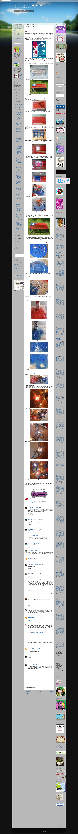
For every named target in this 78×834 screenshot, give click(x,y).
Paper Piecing (58, 503)
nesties (62, 491)
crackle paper (59, 334)
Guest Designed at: (29, 11)
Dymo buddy (60, 376)
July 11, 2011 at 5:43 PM (38, 632)
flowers (57, 407)
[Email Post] (39, 501)
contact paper (58, 331)
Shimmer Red (58, 563)
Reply (29, 516)
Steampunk (62, 590)
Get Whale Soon (18, 212)
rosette (60, 542)
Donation (59, 371)
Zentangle (61, 647)
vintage (57, 627)
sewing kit (62, 557)
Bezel (56, 286)
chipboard (57, 319)
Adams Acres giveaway (18, 126)
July (17, 111)
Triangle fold (60, 616)
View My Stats (58, 826)
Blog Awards (21, 11)
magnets (57, 476)
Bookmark (57, 299)
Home (16, 11)
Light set (42, 502)
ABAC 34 (61, 234)
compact (61, 329)
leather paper (58, 467)
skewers (57, 574)
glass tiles (58, 427)
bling (61, 290)
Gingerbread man (59, 422)
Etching (61, 385)
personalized (57, 516)
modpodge (62, 486)
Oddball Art (59, 494)
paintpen (62, 500)
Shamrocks (57, 559)
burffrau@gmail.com (18, 38)
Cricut (60, 341)
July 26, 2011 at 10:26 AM (34, 664)
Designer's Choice (58, 361)
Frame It (61, 410)
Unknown (29, 648)
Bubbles (61, 306)
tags (61, 600)
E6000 (62, 377)
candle (57, 311)
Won (61, 644)
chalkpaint (57, 317)
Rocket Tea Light (18, 229)
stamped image (59, 586)
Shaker (61, 558)
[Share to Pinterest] (45, 501)
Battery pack (60, 284)
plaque (57, 522)
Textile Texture (58, 607)
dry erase (60, 375)
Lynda (29, 641)
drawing (61, 372)
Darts (61, 356)
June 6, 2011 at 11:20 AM (38, 564)
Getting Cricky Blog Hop (18, 182)
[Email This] (41, 501)
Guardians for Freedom (60, 437)
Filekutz (57, 398)
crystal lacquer (58, 343)
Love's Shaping (61, 474)
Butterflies (60, 307)
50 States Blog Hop (20, 64)
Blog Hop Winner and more (18, 165)
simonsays (57, 571)
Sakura (15, 267)
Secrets (58, 557)
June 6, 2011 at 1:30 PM (38, 573)
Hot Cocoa (62, 452)
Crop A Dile (57, 342)
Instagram (60, 456)
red (44, 502)
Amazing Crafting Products (17, 262)
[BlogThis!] (42, 501)
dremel (61, 373)
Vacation (62, 623)
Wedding (57, 631)
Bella (61, 285)
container (57, 332)
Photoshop (60, 517)
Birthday (61, 287)
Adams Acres (58, 238)
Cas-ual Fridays (17, 25)
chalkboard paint (59, 316)
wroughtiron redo (61, 646)
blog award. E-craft (58, 291)
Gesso (57, 416)
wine (63, 635)
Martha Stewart (58, 477)
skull (61, 574)
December (19, 102)
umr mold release (59, 620)
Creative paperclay (58, 338)
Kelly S (29, 598)
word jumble (60, 645)
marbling (61, 476)
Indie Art (59, 454)
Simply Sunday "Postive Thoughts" (19, 113)
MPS (59, 488)
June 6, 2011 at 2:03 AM (34, 535)
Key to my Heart (18, 205)
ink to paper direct (59, 455)
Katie (29, 664)
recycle (57, 534)
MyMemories (58, 490)
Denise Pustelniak (31, 623)
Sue (28, 550)
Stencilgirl (57, 592)
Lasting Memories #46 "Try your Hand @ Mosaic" (19, 208)
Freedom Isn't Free (59, 413)
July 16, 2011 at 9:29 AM (36, 648)
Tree (56, 616)
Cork (63, 333)
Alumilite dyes (61, 243)
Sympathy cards (59, 599)
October (18, 105)
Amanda (29, 656)
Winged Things (59, 641)
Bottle (60, 300)
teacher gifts (57, 603)
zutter (56, 648)
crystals (57, 344)
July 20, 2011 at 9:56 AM (35, 656)
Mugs (63, 488)
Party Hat (57, 508)
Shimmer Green (58, 561)
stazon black (60, 589)
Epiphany (57, 385)
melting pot (57, 479)
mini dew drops (58, 482)
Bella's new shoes (18, 184)
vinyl (60, 627)
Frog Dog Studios (59, 415)
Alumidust (59, 240)
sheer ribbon (60, 560)
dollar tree (58, 369)
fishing (57, 400)
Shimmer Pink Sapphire (59, 562)
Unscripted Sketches (59, 621)
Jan (28, 558)
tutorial (59, 617)
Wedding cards (61, 632)
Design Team (58, 360)
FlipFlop (57, 402)
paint (59, 500)
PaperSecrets (58, 507)
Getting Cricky (59, 418)
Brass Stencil (60, 303)
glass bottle (57, 425)
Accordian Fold (59, 235)
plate (60, 522)
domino (58, 370)
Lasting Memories (60, 465)
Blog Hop (60, 293)
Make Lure (16, 264)
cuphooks (61, 348)
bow (61, 301)
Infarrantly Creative (49, 34)
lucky (57, 475)
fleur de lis (60, 400)
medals (61, 478)
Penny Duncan (58, 515)
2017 (17, 92)
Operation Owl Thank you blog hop (19, 156)
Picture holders (58, 518)
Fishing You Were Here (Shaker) (18, 139)
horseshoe (57, 452)
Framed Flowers (58, 411)
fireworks (61, 399)
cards (59, 313)
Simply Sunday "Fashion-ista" (19, 202)
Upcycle (57, 622)
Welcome (58, 633)
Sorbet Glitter (58, 578)
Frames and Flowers (59, 412)
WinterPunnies (58, 644)
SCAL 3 (59, 551)
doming (62, 369)
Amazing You (61, 271)
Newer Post (27, 691)
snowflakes (60, 576)
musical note (60, 489)
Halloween (58, 440)
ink (62, 454)
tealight (62, 603)
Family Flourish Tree (59, 388)
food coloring (59, 408)
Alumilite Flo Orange (60, 244)
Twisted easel (62, 618)
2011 (17, 101)
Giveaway (57, 423)
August (18, 109)
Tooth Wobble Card (18, 199)
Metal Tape (57, 481)
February (18, 239)
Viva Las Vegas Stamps (60, 628)
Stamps (57, 587)
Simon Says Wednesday (16, 30)
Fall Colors (61, 387)
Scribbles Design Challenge (60, 555)
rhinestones (58, 537)
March (18, 238)
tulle (56, 617)
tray (63, 614)
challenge (62, 317)
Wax (61, 630)
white (61, 633)
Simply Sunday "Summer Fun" (19, 220)
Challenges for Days (18, 27)
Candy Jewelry (19, 131)
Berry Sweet (18, 167)
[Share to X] (43, 501)
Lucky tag (61, 475)
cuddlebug (58, 345)
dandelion (57, 355)
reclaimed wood (59, 533)
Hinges (60, 450)
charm (61, 318)
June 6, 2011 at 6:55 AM (34, 543)
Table (49, 502)
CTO (61, 344)
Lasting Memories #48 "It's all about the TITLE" (18, 151)
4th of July (60, 233)
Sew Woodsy (38, 667)
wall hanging (58, 629)
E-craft (57, 377)
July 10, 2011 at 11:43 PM (39, 623)
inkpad (57, 456)
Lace (56, 464)
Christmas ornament (59, 322)
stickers (58, 593)
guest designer (59, 438)
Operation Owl (61, 495)
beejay (29, 535)
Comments (59, 96)
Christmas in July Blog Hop (18, 144)
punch (61, 530)
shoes (63, 564)
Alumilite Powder (59, 248)
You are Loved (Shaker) (19, 121)
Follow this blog (60, 805)
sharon (29, 590)
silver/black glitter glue (59, 570)
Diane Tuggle (30, 617)
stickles (61, 593)
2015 (17, 95)
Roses (57, 542)
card (60, 312)
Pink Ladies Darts (61, 520)
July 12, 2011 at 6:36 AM (34, 641)
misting (63, 483)
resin (61, 536)
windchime (59, 635)
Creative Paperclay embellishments (19, 196)
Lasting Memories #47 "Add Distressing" (19, 177)
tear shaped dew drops (60, 604)
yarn (57, 647)
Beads (57, 285)
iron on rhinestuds (59, 458)
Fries (61, 414)
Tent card (58, 605)
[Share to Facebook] (44, 501)
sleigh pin (57, 575)
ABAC (57, 234)
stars (46, 502)
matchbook (57, 478)
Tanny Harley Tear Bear (59, 602)
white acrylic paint (58, 634)
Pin (56, 520)
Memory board (60, 480)
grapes (57, 435)
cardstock (62, 313)
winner (57, 642)
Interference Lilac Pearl (60, 457)
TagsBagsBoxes (58, 601)
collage (57, 329)
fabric (56, 386)
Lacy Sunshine (60, 464)
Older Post (50, 691)
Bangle (58, 282)
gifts (61, 421)
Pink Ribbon (60, 521)
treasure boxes (59, 615)
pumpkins (57, 530)
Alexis (63, 239)
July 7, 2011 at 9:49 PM (35, 598)
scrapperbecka (30, 573)
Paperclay (62, 505)
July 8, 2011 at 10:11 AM (37, 617)
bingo (59, 286)
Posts (58, 94)
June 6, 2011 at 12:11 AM (37, 519)
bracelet (57, 302)
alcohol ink (58, 239)
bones (57, 298)
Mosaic (58, 487)
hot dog (58, 453)
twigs (57, 618)
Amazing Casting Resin (58, 254)
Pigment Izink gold (59, 519)
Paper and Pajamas (60, 502)
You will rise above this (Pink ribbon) (19, 161)
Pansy (63, 501)
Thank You (18, 179)
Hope (61, 451)
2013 (17, 98)
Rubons (61, 543)
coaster (58, 327)
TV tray (62, 617)
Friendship (57, 414)
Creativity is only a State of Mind (27, 5)
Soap (61, 577)
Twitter (58, 619)
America (59, 273)
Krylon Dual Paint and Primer (47, 28)
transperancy (59, 614)
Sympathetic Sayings (60, 598)
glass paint (62, 426)
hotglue (61, 453)
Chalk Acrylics (58, 315)
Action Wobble (58, 237)
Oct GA (62, 493)
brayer (57, 304)
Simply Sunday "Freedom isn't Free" (19, 147)
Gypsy (57, 439)
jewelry (62, 459)
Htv (56, 454)
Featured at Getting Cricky (18, 192)
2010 (17, 243)
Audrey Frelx (30, 519)
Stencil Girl (60, 591)
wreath (57, 646)
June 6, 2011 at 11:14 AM (33, 558)
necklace (57, 491)
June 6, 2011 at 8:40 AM (33, 550)
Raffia (61, 531)
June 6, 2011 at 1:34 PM (37, 579)
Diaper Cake (60, 363)
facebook (60, 386)
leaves (62, 467)
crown (62, 342)
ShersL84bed (30, 507)
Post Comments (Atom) (34, 693)
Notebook (62, 492)
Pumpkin (60, 529)
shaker (58, 558)
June (18, 233)
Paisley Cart (58, 501)
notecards (58, 493)
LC (58, 466)
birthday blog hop (59, 288)
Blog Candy (62, 292)
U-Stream (61, 619)
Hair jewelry (61, 439)
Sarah (29, 543)
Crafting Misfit (30, 564)
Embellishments (58, 382)
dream (57, 373)
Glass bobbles (60, 424)
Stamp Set (60, 585)
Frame (57, 410)
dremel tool (57, 374)
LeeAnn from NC (31, 632)
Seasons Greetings (60, 556)
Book (61, 298)
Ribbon (57, 538)
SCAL (15, 265)
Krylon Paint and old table (19, 217)
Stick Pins (62, 592)
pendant (57, 514)
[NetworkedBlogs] (59, 803)
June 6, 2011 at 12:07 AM (37, 507)
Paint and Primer (33, 37)
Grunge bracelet (61, 436)
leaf (61, 466)
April (17, 236)
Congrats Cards (58, 330)
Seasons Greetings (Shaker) (18, 129)
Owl (56, 500)
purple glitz (57, 531)
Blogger (45, 831)
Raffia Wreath (58, 532)
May (17, 235)
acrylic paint (58, 236)
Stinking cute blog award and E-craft (18, 169)
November (19, 104)
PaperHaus (59, 506)
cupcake (57, 346)
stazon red (57, 590)
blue (28, 502)
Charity (58, 318)
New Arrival (57, 492)
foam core (62, 407)
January (18, 241)
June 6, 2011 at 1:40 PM (35, 590)
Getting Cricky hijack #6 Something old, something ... (19, 135)
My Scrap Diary (30, 529)
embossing (58, 383)
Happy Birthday (59, 444)
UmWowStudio (17, 268)
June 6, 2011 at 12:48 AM (38, 529)
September (19, 107)
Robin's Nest (58, 541)
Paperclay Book (19, 141)
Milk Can (61, 481)
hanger (61, 443)
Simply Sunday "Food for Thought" (19, 173)
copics (60, 333)
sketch (61, 573)
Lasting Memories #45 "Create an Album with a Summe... (19, 225)
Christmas (60, 320)
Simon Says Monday (18, 28)
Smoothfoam (62, 575)
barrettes (58, 283)
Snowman (57, 577)
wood (56, 645)
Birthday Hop (58, 289)
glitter (59, 428)
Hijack (57, 450)
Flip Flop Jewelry (59, 401)
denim (61, 359)
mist (59, 483)
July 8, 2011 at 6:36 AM (33, 608)
